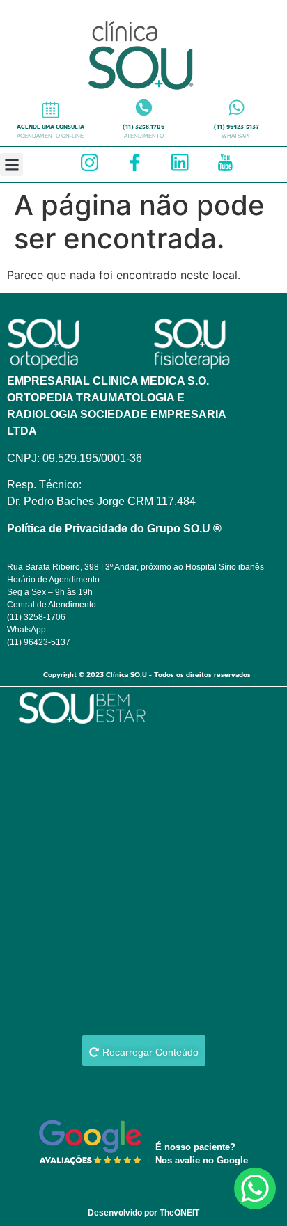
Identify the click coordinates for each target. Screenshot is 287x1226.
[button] (11, 164)
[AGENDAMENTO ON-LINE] (50, 109)
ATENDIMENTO (144, 136)
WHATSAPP (236, 136)
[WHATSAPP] (236, 107)
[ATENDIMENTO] (144, 107)
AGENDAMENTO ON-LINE (50, 136)
